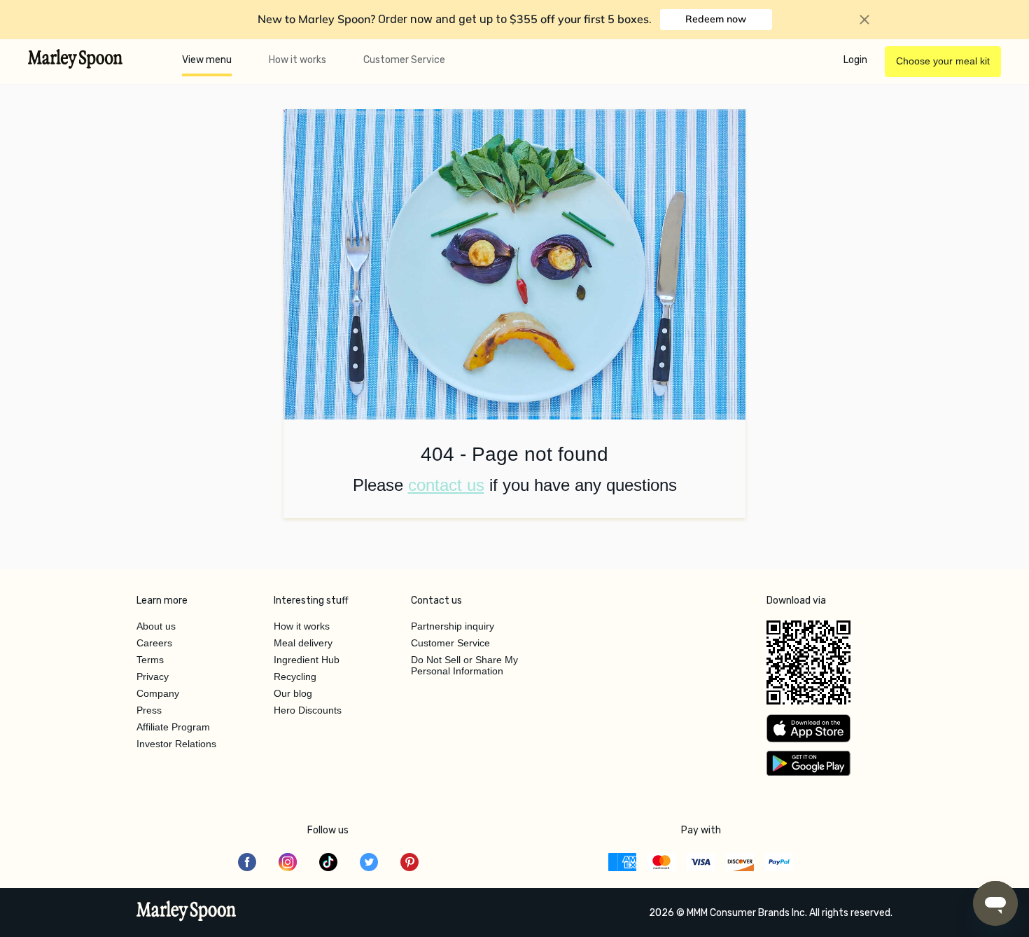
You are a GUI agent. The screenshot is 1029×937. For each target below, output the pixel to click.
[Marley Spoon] (186, 912)
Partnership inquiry (452, 626)
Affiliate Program (173, 727)
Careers (154, 642)
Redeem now (715, 19)
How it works (297, 60)
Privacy (152, 676)
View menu (207, 60)
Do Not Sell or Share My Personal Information (464, 665)
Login (855, 60)
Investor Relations (176, 743)
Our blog (293, 693)
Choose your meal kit (943, 61)
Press (149, 710)
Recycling (295, 676)
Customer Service (404, 60)
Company (157, 693)
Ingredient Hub (307, 659)
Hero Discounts (308, 710)
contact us (446, 485)
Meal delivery (303, 642)
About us (156, 626)
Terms (150, 659)
